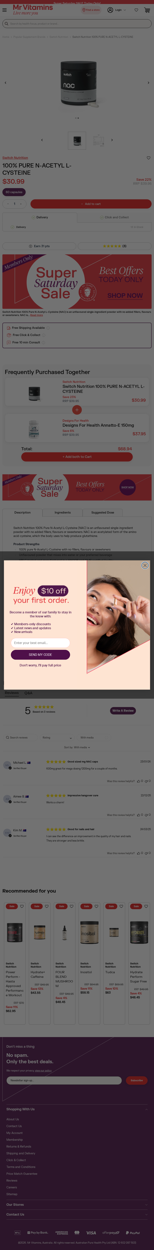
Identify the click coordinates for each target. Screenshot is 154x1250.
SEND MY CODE (40, 654)
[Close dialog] (145, 565)
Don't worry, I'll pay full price (40, 665)
